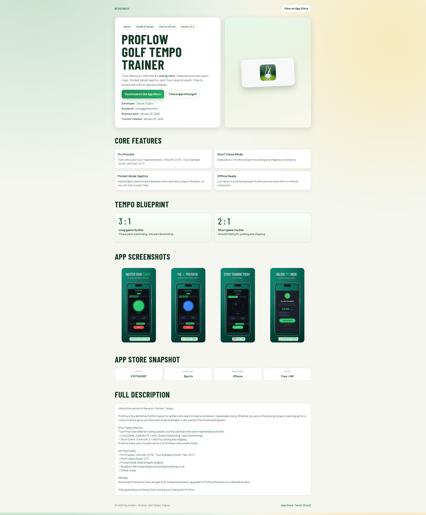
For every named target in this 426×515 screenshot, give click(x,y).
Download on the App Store (143, 94)
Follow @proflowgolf (183, 94)
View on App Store (296, 8)
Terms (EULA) (303, 505)
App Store (287, 505)
